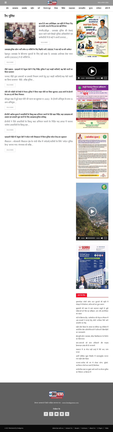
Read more (45, 43)
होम (7, 8)
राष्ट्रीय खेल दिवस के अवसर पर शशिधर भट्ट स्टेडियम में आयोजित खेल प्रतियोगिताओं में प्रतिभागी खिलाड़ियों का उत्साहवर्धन (92, 330)
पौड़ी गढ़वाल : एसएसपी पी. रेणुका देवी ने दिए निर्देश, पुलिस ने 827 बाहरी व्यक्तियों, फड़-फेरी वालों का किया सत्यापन (39, 71)
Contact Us (69, 428)
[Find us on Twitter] (51, 414)
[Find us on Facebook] (46, 414)
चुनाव (91, 8)
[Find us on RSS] (67, 414)
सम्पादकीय (82, 8)
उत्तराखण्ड (15, 8)
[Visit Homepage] (52, 3)
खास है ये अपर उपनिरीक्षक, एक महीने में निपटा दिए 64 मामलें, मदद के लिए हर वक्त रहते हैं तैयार (56, 25)
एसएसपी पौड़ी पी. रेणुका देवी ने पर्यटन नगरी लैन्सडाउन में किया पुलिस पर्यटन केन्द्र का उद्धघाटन (36, 137)
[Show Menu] (6, 3)
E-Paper (100, 428)
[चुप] (102, 78)
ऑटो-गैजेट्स (109, 8)
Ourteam (84, 428)
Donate (76, 428)
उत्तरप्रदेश (24, 8)
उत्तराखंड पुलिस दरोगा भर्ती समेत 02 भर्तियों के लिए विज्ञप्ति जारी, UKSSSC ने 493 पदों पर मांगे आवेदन (38, 49)
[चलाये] (79, 78)
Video (106, 428)
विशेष (63, 8)
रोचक (56, 8)
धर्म (39, 8)
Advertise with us (57, 428)
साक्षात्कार (72, 8)
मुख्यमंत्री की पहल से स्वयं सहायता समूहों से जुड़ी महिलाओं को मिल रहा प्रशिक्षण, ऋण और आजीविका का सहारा (92, 311)
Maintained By (13, 428)
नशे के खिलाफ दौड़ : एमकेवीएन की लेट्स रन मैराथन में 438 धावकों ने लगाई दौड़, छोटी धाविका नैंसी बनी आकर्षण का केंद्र (92, 320)
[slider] (90, 78)
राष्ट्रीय (32, 8)
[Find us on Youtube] (56, 414)
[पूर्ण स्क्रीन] (105, 78)
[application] (92, 71)
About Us (92, 428)
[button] (92, 71)
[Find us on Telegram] (62, 414)
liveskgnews (20, 428)
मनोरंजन (98, 8)
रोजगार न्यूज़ (47, 8)
